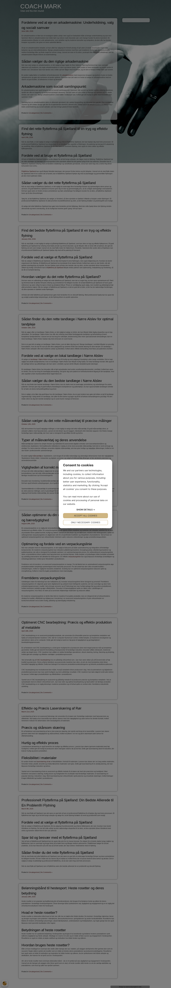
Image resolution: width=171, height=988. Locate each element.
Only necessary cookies (85, 522)
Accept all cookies (85, 515)
